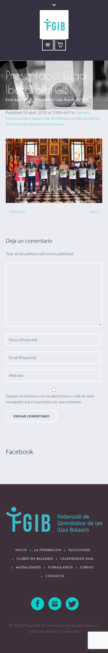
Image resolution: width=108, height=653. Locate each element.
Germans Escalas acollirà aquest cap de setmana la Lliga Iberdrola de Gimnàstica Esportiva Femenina (52, 118)
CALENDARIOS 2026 (76, 559)
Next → (96, 211)
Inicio (27, 99)
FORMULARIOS (60, 567)
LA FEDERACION (47, 550)
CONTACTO (54, 576)
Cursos (87, 567)
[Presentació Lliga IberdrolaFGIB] (54, 171)
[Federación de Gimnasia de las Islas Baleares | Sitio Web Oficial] (54, 519)
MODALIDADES (28, 567)
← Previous (15, 211)
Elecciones (79, 550)
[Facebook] (38, 604)
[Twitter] (72, 604)
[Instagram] (55, 604)
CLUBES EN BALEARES (34, 559)
